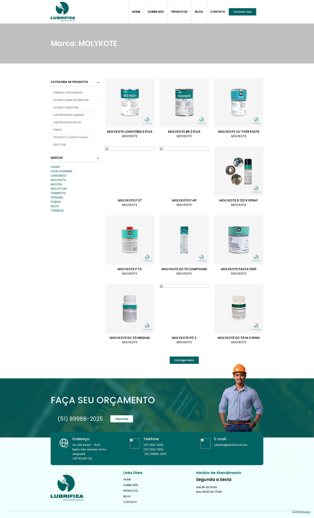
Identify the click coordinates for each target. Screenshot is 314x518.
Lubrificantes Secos (67, 122)
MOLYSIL (56, 184)
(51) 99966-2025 (80, 419)
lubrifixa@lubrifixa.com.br (230, 445)
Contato (217, 12)
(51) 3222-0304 (153, 449)
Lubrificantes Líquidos (68, 115)
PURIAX (56, 202)
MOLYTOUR (59, 189)
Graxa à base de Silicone (71, 100)
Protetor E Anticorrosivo (70, 137)
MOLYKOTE (58, 180)
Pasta (57, 130)
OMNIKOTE (58, 193)
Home (136, 12)
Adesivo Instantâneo (68, 92)
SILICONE (59, 145)
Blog (199, 12)
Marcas (57, 158)
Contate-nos (242, 12)
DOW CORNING (61, 171)
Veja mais (121, 419)
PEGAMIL (57, 197)
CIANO (55, 167)
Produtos (179, 12)
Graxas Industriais (66, 107)
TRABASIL (57, 210)
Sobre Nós (156, 12)
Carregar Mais (184, 360)
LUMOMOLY (59, 175)
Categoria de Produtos (69, 82)
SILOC (55, 206)
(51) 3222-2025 (153, 445)
